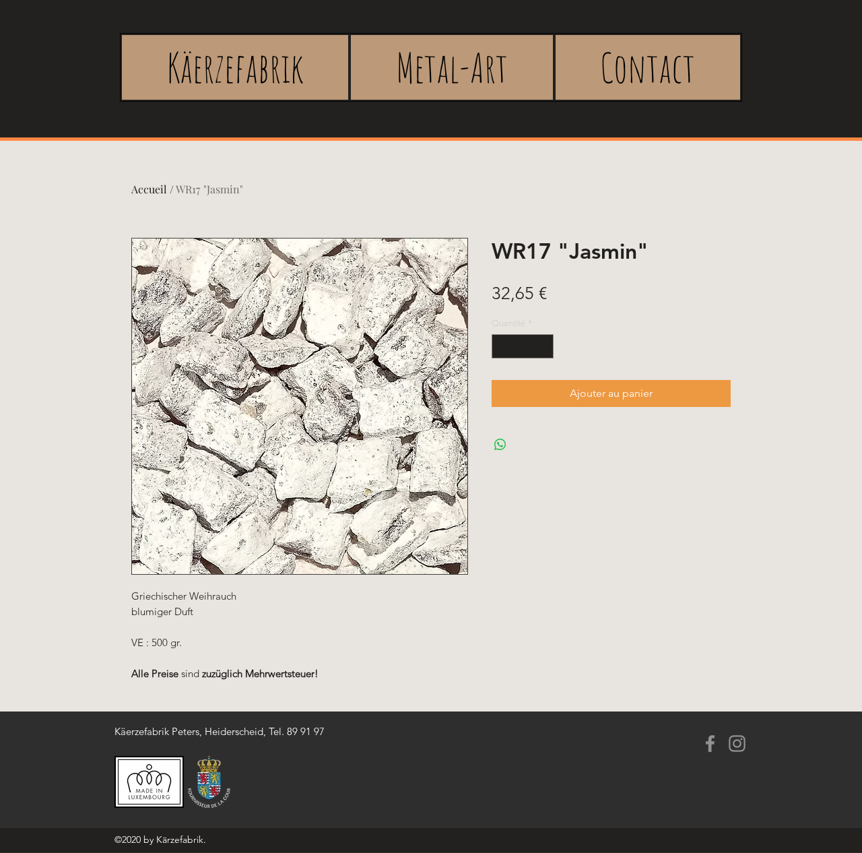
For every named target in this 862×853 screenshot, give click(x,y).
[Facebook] (710, 743)
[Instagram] (737, 743)
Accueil (149, 189)
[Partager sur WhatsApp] (500, 445)
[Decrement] (502, 346)
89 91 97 (306, 731)
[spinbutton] (523, 346)
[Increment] (544, 346)
